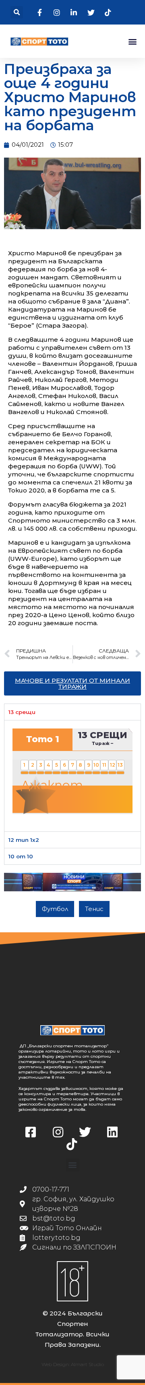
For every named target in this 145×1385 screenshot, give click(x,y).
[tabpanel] (72, 775)
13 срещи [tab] (21, 712)
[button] (16, 12)
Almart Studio (87, 1364)
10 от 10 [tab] (20, 856)
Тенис (94, 909)
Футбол (55, 909)
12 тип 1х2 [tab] (23, 840)
